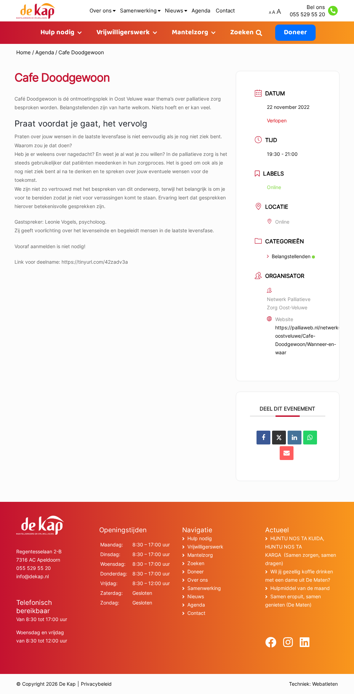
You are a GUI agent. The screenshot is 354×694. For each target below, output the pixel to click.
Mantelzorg (190, 33)
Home (23, 52)
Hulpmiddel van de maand (300, 588)
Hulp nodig (57, 33)
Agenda (201, 10)
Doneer (295, 33)
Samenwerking (138, 10)
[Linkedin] (294, 437)
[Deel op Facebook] (263, 437)
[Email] (287, 453)
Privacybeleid (96, 684)
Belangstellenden (291, 256)
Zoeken (242, 33)
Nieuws (174, 10)
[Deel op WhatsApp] (310, 437)
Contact (225, 10)
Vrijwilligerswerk (123, 33)
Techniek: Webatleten (313, 684)
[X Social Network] (279, 437)
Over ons (101, 10)
